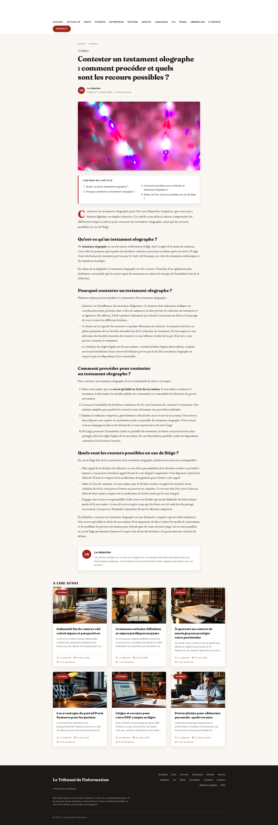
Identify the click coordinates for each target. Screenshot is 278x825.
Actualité (74, 22)
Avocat (146, 22)
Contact (62, 28)
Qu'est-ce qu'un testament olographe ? (107, 186)
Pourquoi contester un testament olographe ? (110, 191)
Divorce (100, 22)
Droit (88, 22)
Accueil (58, 22)
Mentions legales (208, 785)
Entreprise (116, 22)
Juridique (161, 22)
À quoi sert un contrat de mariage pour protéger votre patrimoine (193, 633)
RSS (223, 785)
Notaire (133, 22)
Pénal (183, 22)
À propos (214, 22)
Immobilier (197, 22)
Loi (173, 22)
